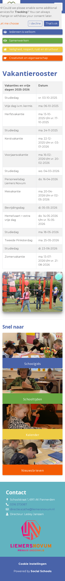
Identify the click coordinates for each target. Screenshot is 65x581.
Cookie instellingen (32, 563)
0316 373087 (18, 504)
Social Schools (41, 571)
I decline (35, 23)
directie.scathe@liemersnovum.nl (32, 509)
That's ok (52, 23)
